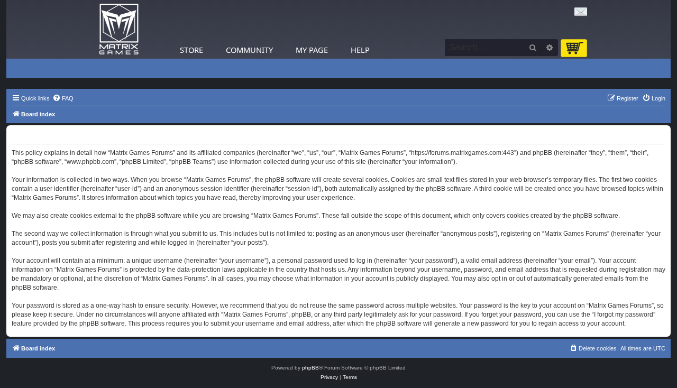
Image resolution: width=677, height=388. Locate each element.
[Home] (119, 29)
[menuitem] (63, 98)
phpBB (310, 368)
